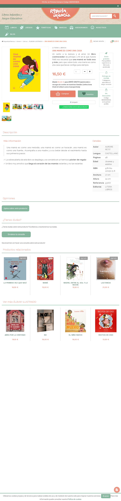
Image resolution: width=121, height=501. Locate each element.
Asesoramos (81, 27)
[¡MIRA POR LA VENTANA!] (15, 320)
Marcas (63, 27)
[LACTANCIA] (105, 268)
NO (45, 335)
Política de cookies (74, 499)
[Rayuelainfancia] (60, 14)
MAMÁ (45, 283)
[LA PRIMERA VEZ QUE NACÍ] (15, 268)
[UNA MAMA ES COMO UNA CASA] (6, 107)
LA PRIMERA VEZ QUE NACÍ (15, 283)
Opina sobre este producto (15, 208)
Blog (12, 34)
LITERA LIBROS (59, 48)
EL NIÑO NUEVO (75, 335)
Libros (13, 27)
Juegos (28, 27)
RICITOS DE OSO (106, 335)
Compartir (74, 102)
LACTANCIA (106, 283)
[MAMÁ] (45, 268)
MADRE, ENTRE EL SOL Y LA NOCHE (76, 284)
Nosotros (101, 27)
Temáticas (46, 27)
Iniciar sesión (98, 41)
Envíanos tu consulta (16, 234)
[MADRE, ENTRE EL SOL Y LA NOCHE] (75, 268)
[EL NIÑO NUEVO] (75, 320)
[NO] (45, 320)
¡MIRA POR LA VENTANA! (15, 335)
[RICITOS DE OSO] (105, 320)
